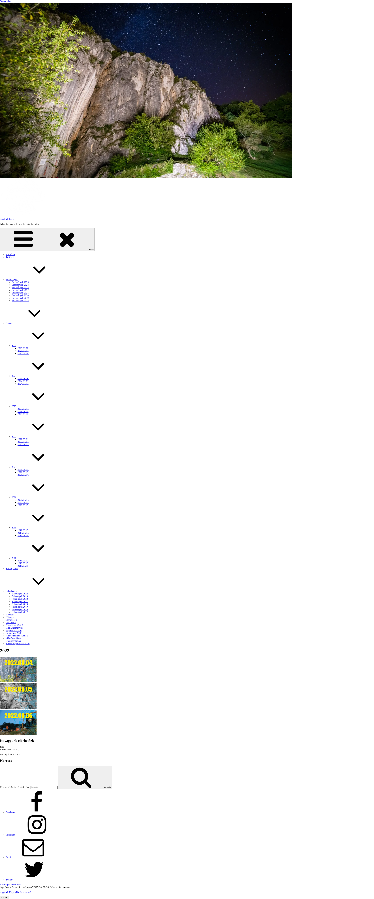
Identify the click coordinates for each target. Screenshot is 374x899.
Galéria (9, 323)
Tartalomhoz (6, 1)
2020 (14, 497)
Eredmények (12, 279)
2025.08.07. (23, 348)
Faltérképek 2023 (20, 596)
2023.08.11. (23, 411)
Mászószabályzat (13, 638)
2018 (14, 558)
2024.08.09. (23, 381)
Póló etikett (11, 622)
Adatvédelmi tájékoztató (17, 635)
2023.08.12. (23, 414)
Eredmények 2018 (20, 300)
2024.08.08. (23, 378)
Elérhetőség (11, 620)
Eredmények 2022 (20, 290)
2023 (14, 406)
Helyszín (10, 614)
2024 (14, 376)
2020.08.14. (23, 502)
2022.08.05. (23, 442)
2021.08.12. (23, 469)
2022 (14, 436)
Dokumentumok (13, 641)
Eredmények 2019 (20, 298)
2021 (14, 467)
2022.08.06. (23, 444)
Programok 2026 (13, 633)
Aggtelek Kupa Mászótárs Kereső (15, 892)
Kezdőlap (10, 254)
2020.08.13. (23, 500)
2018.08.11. (23, 566)
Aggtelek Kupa (7, 219)
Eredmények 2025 (20, 282)
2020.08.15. (23, 505)
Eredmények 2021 (20, 292)
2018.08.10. (23, 563)
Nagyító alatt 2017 (14, 625)
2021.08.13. (23, 472)
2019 (14, 527)
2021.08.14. (23, 475)
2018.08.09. (23, 560)
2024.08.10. (23, 384)
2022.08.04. (23, 439)
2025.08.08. (23, 351)
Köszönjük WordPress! (10, 884)
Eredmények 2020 (20, 295)
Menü (91, 249)
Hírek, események (14, 628)
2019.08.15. (23, 530)
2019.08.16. (23, 533)
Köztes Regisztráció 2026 (18, 643)
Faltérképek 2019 (20, 607)
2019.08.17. (23, 535)
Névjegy (10, 617)
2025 (14, 345)
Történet (10, 257)
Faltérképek (11, 591)
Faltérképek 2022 (20, 599)
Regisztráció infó (13, 630)
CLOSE (4, 897)
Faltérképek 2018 (20, 609)
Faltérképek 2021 (20, 601)
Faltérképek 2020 (20, 604)
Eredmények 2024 (20, 285)
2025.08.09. (23, 353)
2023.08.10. (23, 409)
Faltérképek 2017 (20, 612)
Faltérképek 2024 (20, 593)
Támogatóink (12, 568)
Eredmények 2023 (20, 287)
